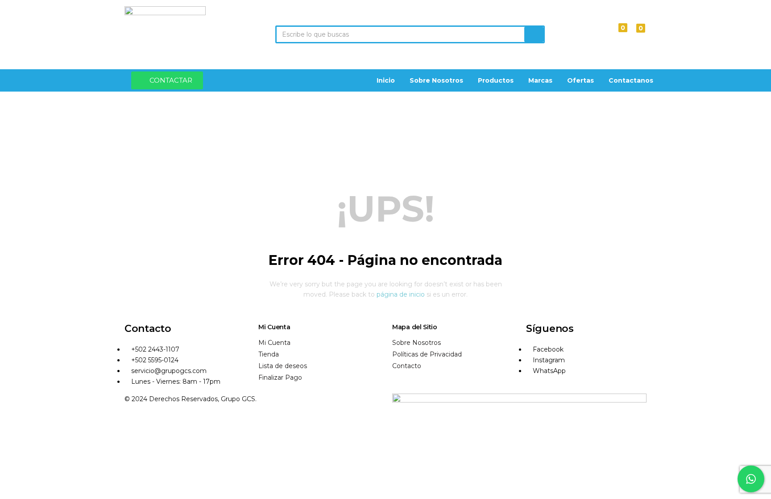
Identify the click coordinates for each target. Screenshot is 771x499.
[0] (615, 34)
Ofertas (580, 80)
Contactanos (631, 80)
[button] (636, 34)
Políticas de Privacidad (427, 354)
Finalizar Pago (280, 377)
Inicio (386, 80)
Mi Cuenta (274, 343)
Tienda (268, 354)
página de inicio (401, 294)
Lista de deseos (282, 366)
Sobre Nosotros (436, 80)
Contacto (406, 366)
